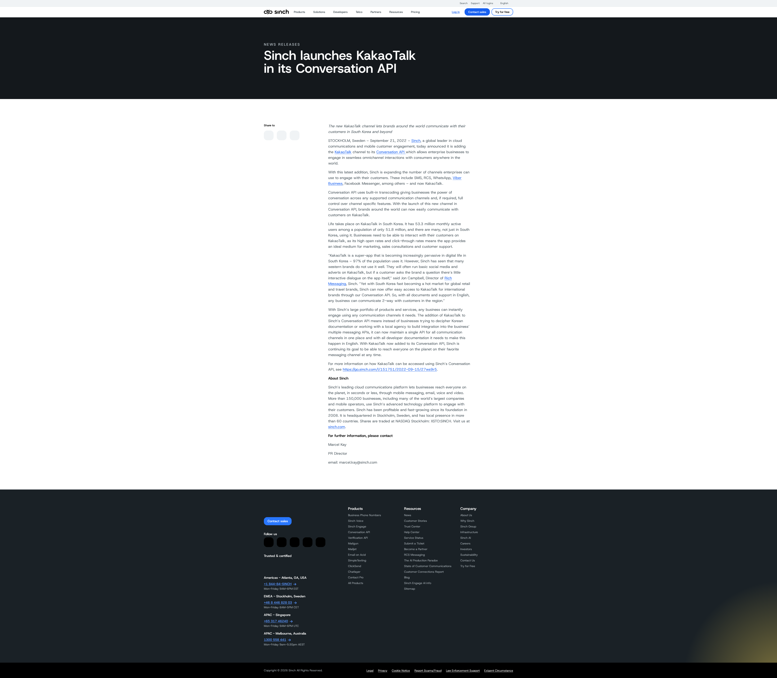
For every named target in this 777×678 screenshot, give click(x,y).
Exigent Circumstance (498, 670)
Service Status (413, 538)
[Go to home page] (276, 12)
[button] (461, 3)
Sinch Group (468, 526)
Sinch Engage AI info (417, 583)
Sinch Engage (357, 526)
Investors (466, 549)
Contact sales (477, 12)
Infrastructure (469, 532)
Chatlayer (354, 572)
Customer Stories (415, 521)
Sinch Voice (355, 521)
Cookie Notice (401, 670)
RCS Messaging (414, 555)
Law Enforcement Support (463, 670)
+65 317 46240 (276, 621)
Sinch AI (465, 538)
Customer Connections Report (424, 572)
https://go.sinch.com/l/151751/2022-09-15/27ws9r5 (390, 369)
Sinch (415, 140)
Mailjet (352, 549)
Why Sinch (467, 521)
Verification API (358, 538)
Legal (370, 670)
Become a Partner (415, 549)
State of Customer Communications (427, 566)
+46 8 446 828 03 (278, 602)
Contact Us (467, 560)
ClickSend (354, 566)
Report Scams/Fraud (428, 670)
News (407, 515)
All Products (355, 583)
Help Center (411, 532)
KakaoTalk (343, 152)
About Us (466, 515)
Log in (456, 12)
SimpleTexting (357, 560)
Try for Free (467, 566)
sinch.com (336, 426)
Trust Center (412, 526)
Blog (407, 577)
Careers (465, 543)
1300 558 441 (275, 640)
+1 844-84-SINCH (278, 584)
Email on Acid (357, 555)
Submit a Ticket (414, 543)
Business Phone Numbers (364, 515)
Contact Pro (355, 577)
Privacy (382, 670)
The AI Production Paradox (421, 560)
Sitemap (409, 588)
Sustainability (469, 555)
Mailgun (353, 543)
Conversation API (391, 152)
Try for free (502, 12)
